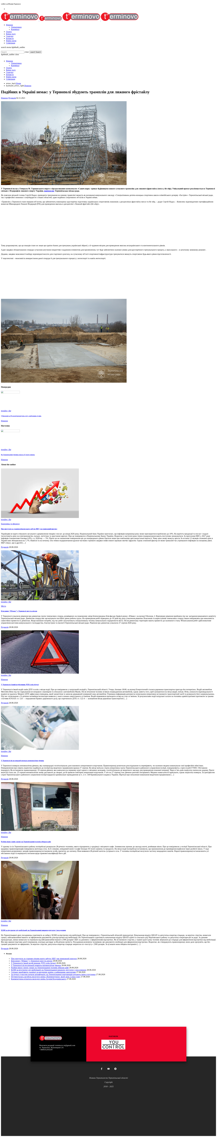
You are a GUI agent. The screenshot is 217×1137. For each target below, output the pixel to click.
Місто (3, 606)
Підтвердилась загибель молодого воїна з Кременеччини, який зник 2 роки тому (45, 977)
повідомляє (49, 191)
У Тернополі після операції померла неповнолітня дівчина (22, 761)
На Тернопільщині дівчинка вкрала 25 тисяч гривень (18, 454)
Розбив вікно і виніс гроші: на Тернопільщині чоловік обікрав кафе (26, 842)
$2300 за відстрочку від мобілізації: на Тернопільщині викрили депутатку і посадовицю (33, 930)
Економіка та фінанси (10, 524)
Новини (4, 98)
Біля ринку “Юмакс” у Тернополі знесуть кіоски (19, 611)
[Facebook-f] (101, 1069)
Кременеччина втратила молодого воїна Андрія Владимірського (38, 979)
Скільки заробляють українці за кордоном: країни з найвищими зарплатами (43, 972)
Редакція (12, 98)
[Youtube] (108, 1069)
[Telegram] (115, 1069)
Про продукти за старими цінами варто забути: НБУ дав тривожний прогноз (29, 529)
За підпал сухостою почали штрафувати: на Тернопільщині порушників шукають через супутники (53, 974)
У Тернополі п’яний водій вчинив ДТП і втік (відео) (20, 684)
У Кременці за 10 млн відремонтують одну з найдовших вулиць (21, 416)
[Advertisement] (76, 224)
